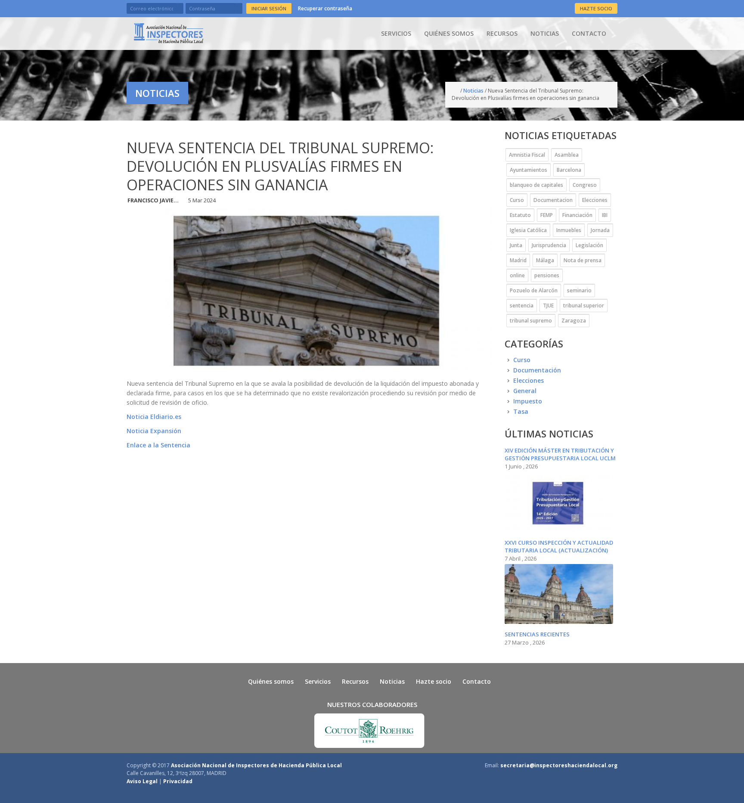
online (517, 275)
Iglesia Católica (528, 230)
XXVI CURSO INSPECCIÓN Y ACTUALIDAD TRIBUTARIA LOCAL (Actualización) (559, 546)
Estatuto (520, 215)
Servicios (396, 33)
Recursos (502, 33)
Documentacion (553, 200)
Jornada (600, 230)
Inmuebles (568, 230)
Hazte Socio (596, 8)
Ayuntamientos (528, 170)
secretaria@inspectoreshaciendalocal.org (558, 765)
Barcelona (569, 170)
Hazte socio (433, 681)
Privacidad (177, 781)
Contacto (589, 33)
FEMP (546, 215)
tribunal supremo (531, 320)
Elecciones (595, 200)
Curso (517, 200)
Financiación (577, 215)
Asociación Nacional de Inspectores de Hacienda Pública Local (256, 765)
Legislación (589, 245)
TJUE (548, 305)
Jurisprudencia (549, 245)
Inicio (456, 90)
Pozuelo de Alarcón (534, 290)
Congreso (585, 185)
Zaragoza (573, 320)
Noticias (544, 33)
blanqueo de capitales (536, 185)
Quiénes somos (449, 33)
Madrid (518, 260)
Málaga (545, 260)
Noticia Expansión (154, 431)
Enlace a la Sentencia (158, 445)
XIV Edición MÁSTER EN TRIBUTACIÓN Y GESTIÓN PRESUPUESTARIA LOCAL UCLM (560, 454)
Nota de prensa (582, 260)
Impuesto (527, 401)
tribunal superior (583, 305)
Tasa (520, 411)
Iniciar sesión (268, 8)
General (524, 391)
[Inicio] (169, 33)
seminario (579, 290)
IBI (605, 215)
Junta (516, 245)
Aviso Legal (142, 781)
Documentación (537, 370)
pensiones (546, 275)
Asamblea (567, 154)
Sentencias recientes (537, 634)
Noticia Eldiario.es (154, 416)
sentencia (521, 305)
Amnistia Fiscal (527, 154)
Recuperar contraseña (325, 8)
